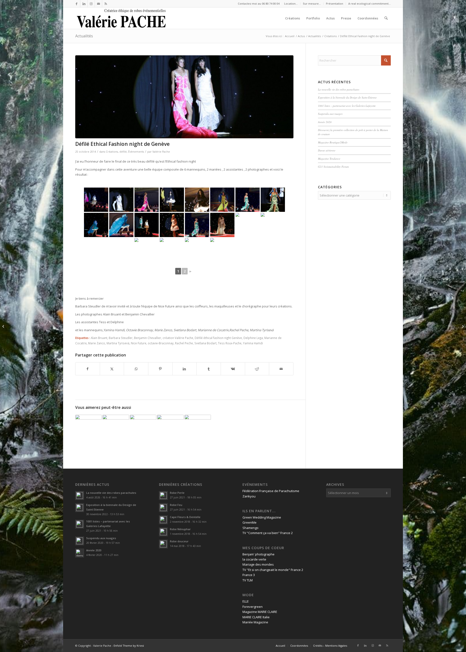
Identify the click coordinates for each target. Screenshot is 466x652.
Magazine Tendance (329, 158)
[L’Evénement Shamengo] (4, 326)
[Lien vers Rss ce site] (105, 3)
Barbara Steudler (121, 338)
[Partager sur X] (112, 369)
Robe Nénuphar (180, 529)
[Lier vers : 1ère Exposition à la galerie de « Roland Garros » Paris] (143, 428)
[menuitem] (291, 3)
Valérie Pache (161, 151)
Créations (112, 151)
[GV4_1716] (184, 96)
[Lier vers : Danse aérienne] (197, 428)
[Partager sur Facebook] (87, 369)
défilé (123, 151)
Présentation (334, 3)
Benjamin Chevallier (147, 338)
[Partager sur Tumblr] (209, 369)
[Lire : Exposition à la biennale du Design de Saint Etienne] (79, 507)
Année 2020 (325, 122)
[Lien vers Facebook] (76, 3)
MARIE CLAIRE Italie (256, 617)
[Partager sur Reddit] (257, 369)
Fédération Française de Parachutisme (270, 491)
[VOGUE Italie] (462, 326)
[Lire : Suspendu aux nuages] (79, 540)
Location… (291, 3)
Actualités (84, 36)
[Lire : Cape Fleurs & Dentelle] (163, 519)
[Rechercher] (386, 18)
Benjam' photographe (258, 554)
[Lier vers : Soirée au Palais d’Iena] (170, 428)
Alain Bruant (99, 338)
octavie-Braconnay (161, 343)
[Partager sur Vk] (233, 369)
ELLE (245, 601)
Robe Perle (177, 493)
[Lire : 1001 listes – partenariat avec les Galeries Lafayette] (79, 524)
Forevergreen (252, 606)
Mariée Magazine (255, 622)
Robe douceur (179, 541)
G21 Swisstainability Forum (333, 166)
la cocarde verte (254, 559)
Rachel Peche (184, 343)
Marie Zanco (96, 343)
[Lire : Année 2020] (79, 553)
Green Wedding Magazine (261, 517)
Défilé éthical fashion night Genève (218, 338)
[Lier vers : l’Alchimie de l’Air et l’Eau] (115, 428)
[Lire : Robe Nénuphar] (163, 532)
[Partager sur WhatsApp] (136, 369)
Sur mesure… (312, 3)
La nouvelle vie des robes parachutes (338, 89)
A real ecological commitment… (369, 3)
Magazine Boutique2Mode (333, 142)
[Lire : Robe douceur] (163, 544)
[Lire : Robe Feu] (163, 507)
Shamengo (250, 528)
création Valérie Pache (178, 338)
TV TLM (247, 580)
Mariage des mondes (258, 564)
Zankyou (249, 496)
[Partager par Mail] (281, 369)
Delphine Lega (253, 338)
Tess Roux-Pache (229, 343)
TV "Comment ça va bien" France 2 (267, 533)
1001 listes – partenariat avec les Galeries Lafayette (347, 105)
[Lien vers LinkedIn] (83, 3)
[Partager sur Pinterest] (160, 369)
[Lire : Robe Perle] (163, 495)
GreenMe (249, 522)
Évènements (136, 151)
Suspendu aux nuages (330, 114)
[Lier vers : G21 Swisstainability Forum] (88, 428)
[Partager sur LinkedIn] (185, 369)
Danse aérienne (326, 150)
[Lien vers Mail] (98, 3)
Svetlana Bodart (205, 343)
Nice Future (138, 343)
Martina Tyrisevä (118, 343)
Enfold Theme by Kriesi (129, 645)
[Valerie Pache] (121, 18)
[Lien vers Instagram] (91, 3)
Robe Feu (176, 505)
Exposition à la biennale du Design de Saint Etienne (348, 97)
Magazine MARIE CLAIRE (259, 612)
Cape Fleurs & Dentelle (185, 517)
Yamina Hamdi (253, 343)
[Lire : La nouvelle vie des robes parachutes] (79, 495)
